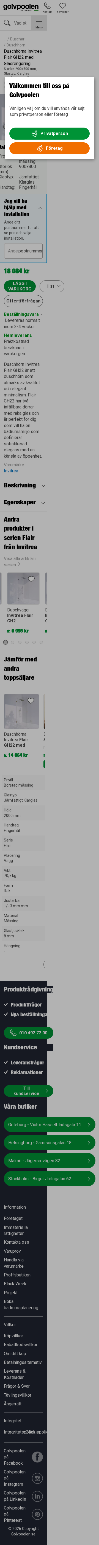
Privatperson (54, 133)
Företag (54, 148)
